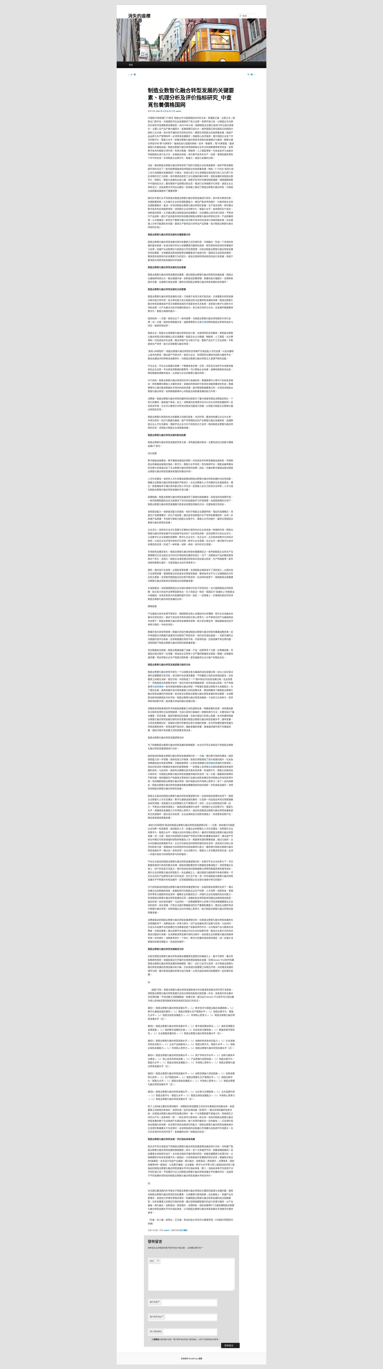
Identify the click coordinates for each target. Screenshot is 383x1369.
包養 (186, 219)
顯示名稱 (155, 1301)
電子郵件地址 (157, 1316)
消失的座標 (139, 15)
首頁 (131, 64)
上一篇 (132, 74)
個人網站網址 (156, 1331)
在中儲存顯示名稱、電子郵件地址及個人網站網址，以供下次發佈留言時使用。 (186, 1339)
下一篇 (251, 74)
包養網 (205, 321)
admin (178, 111)
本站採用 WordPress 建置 (191, 1358)
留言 (154, 1260)
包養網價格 (158, 686)
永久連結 (183, 1230)
